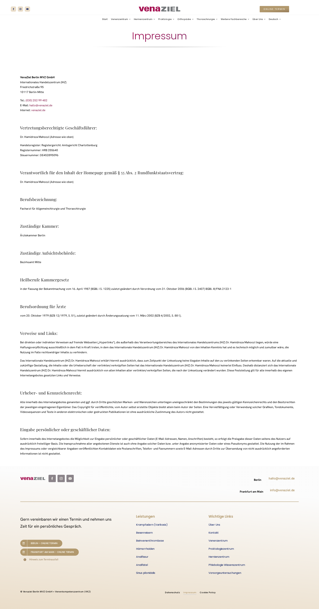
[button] (274, 9)
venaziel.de (38, 110)
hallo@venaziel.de (40, 105)
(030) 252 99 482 (36, 100)
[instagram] (20, 9)
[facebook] (13, 9)
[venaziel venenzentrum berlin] (159, 8)
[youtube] (27, 9)
